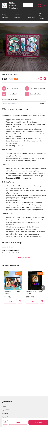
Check (41, 104)
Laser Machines (31, 16)
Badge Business (5, 16)
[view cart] (44, 5)
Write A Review (24, 258)
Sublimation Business (18, 16)
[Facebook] (45, 78)
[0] (44, 5)
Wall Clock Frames (41, 16)
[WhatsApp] (41, 78)
